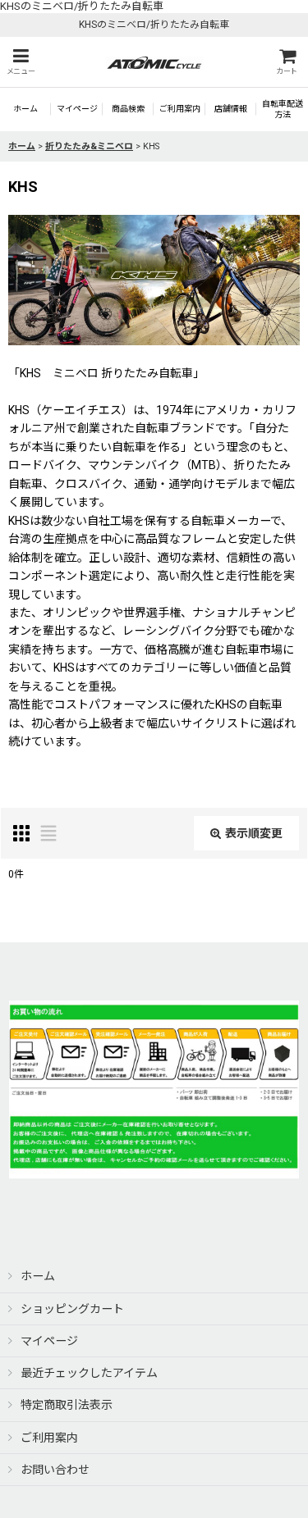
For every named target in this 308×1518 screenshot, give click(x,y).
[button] (20, 62)
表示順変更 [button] (254, 833)
